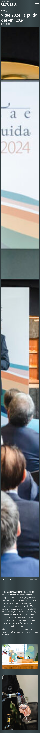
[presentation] (31, 579)
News (3, 11)
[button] (3, 579)
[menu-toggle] (37, 4)
